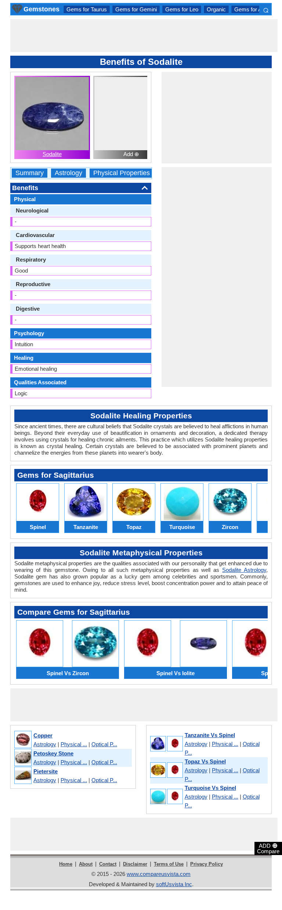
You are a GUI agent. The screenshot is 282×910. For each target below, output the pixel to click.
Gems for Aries (252, 9)
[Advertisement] (144, 35)
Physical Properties (121, 173)
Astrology (68, 173)
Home (65, 864)
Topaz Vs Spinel (205, 761)
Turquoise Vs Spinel (210, 788)
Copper (43, 735)
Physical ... (74, 744)
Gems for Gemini (136, 9)
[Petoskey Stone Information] (22, 758)
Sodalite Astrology (244, 570)
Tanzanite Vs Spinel (210, 735)
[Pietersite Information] (22, 776)
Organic (216, 9)
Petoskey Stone (53, 753)
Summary (29, 173)
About (86, 864)
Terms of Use (169, 864)
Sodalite (52, 154)
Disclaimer (135, 864)
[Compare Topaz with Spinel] (166, 770)
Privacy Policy (206, 864)
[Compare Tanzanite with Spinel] (166, 744)
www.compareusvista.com (159, 874)
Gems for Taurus (86, 9)
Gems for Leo (181, 9)
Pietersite (45, 771)
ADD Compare (268, 848)
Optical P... (104, 744)
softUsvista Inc (174, 884)
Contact (107, 864)
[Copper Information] (22, 740)
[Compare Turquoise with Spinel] (166, 797)
